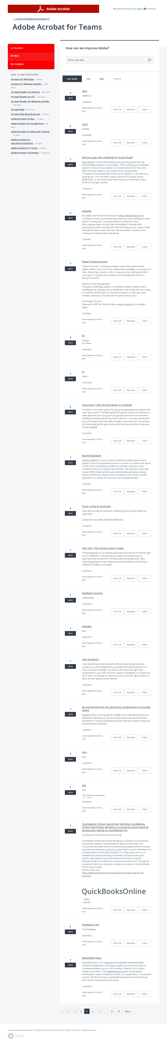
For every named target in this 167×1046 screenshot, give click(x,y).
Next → (128, 1011)
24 (119, 1011)
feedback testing (92, 593)
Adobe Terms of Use (73, 1030)
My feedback (17, 63)
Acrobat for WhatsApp (23, 79)
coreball (93, 427)
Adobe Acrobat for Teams (24, 148)
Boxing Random (91, 455)
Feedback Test (90, 924)
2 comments (87, 570)
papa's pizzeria (125, 304)
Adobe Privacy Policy (89, 1030)
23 (112, 1011)
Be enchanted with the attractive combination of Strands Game (116, 708)
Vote (70, 98)
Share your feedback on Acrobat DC (20, 1030)
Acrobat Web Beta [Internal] (25, 114)
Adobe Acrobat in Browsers (25, 152)
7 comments (87, 188)
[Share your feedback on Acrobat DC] (53, 9)
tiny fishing (92, 552)
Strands (86, 714)
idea (84, 91)
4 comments (87, 684)
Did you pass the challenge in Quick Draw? (107, 157)
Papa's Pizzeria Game (94, 261)
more (84, 307)
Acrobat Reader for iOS (23, 96)
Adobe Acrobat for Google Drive (27, 123)
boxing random (89, 460)
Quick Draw (87, 162)
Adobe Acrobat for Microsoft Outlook (30, 131)
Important (132, 110)
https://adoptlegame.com (130, 215)
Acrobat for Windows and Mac (26, 84)
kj (83, 372)
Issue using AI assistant (96, 506)
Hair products (90, 659)
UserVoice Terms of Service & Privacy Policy (49, 1030)
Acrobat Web (18, 109)
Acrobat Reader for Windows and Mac (30, 101)
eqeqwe (86, 626)
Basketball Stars (92, 958)
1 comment (86, 239)
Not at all (118, 110)
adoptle (86, 211)
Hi (83, 335)
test (84, 752)
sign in (140, 9)
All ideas (15, 55)
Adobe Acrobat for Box (23, 118)
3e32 (85, 124)
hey (84, 785)
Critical (146, 110)
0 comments (87, 102)
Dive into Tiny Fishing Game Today (103, 548)
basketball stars (114, 971)
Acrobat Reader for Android (25, 92)
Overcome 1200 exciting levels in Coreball (107, 405)
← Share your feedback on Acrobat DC (31, 19)
